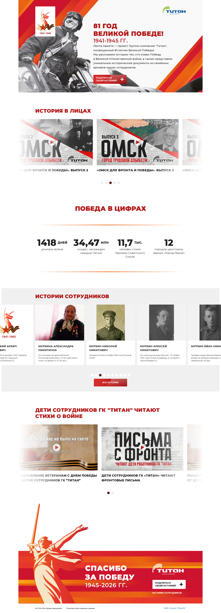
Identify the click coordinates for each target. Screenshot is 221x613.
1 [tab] (102, 183)
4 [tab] (114, 183)
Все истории (110, 382)
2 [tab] (106, 183)
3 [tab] (110, 183)
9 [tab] (125, 375)
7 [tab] (116, 375)
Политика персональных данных (80, 608)
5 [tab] (118, 183)
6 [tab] (112, 375)
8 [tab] (120, 375)
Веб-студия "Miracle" (175, 608)
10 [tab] (129, 375)
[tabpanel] (110, 146)
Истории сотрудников (167, 593)
